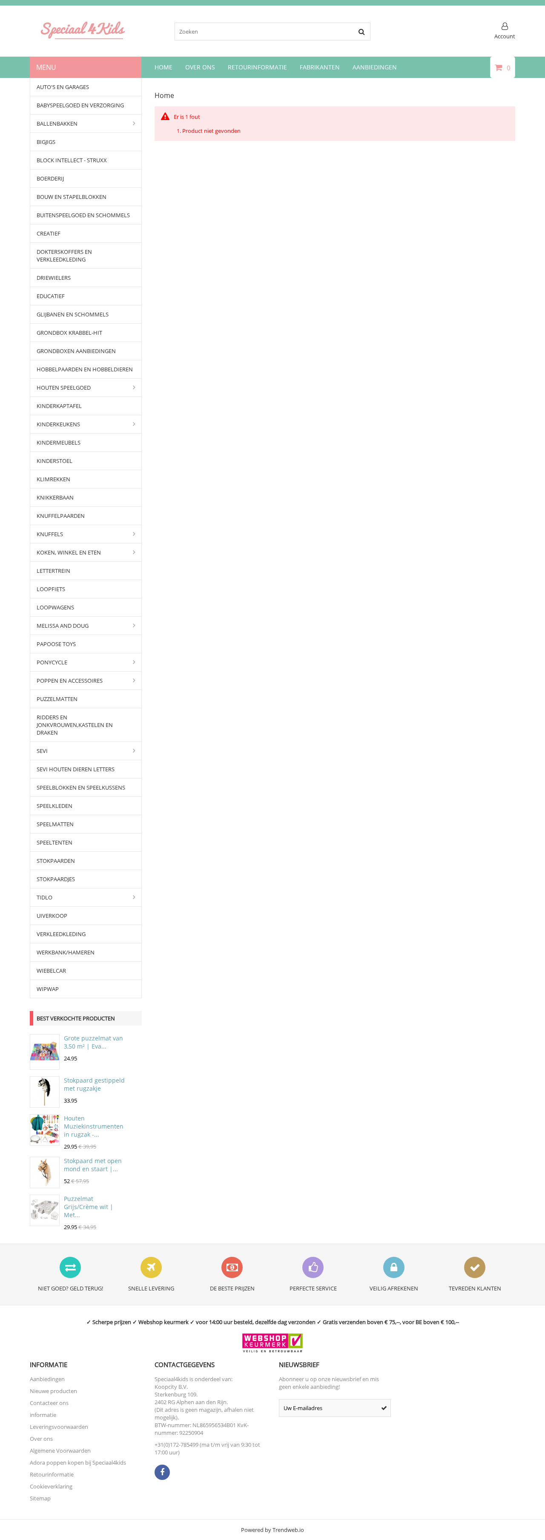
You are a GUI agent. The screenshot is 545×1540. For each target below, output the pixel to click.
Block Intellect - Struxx (72, 160)
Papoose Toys (56, 644)
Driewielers (54, 278)
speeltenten (54, 842)
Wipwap (48, 989)
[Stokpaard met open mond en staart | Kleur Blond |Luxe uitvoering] (44, 1184)
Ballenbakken (57, 123)
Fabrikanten (320, 67)
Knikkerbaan (55, 497)
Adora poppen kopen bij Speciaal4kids (78, 1462)
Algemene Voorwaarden (60, 1450)
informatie (43, 1415)
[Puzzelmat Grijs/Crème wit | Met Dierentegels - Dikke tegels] (44, 1222)
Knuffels (50, 534)
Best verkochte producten (76, 1018)
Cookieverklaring (51, 1486)
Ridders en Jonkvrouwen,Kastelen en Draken (75, 724)
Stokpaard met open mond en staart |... (93, 1165)
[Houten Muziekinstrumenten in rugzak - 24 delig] (44, 1141)
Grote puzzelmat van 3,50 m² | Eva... (93, 1042)
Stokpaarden (56, 861)
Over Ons (200, 67)
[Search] (361, 31)
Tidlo (44, 897)
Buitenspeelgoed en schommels (83, 215)
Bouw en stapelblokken (71, 197)
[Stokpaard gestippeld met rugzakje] (44, 1103)
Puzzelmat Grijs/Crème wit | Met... (88, 1207)
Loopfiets (51, 589)
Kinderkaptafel (59, 406)
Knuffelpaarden (61, 516)
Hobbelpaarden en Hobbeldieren (85, 369)
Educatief (51, 296)
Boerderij (50, 178)
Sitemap (40, 1498)
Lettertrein (53, 571)
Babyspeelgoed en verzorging (80, 105)
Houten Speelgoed (64, 387)
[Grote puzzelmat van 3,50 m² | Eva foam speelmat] (44, 1065)
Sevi (42, 751)
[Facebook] (162, 1472)
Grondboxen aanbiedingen (76, 351)
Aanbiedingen (375, 67)
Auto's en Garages (63, 87)
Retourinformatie (257, 67)
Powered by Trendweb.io (272, 1530)
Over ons (41, 1438)
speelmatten (55, 824)
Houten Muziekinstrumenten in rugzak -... (93, 1126)
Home (163, 67)
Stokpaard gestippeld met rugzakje (94, 1084)
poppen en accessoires (70, 680)
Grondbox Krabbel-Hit (69, 332)
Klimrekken (53, 479)
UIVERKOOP (52, 915)
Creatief (48, 233)
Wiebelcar (51, 970)
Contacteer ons (49, 1403)
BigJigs (46, 142)
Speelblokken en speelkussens (81, 787)
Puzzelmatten (57, 699)
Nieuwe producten (53, 1391)
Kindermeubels (58, 442)
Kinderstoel (54, 461)
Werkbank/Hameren (66, 952)
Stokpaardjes (56, 879)
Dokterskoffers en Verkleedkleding (64, 255)
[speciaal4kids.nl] (83, 39)
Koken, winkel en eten (69, 552)
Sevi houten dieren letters (76, 769)
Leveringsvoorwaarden (59, 1427)
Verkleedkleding (61, 934)
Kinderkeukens (58, 424)
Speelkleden (54, 806)
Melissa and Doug (63, 625)
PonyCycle (52, 662)
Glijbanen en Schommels (73, 314)
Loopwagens (55, 607)
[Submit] (384, 1407)
